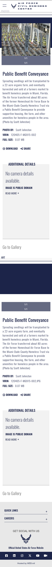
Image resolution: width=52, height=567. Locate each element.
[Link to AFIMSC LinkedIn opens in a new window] (14, 556)
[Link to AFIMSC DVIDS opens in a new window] (45, 556)
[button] (4, 6)
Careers (9, 518)
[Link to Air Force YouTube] (38, 556)
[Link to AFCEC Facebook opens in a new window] (6, 556)
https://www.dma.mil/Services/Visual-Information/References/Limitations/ (23, 234)
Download (11, 148)
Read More (11, 193)
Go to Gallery (12, 247)
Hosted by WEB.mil (26, 563)
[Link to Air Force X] (30, 556)
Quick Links (11, 510)
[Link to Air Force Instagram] (22, 556)
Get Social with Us (26, 531)
